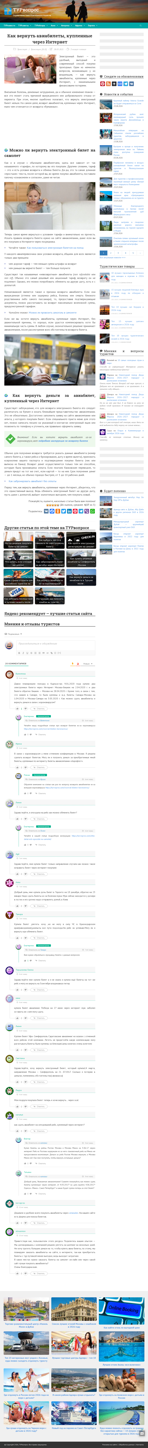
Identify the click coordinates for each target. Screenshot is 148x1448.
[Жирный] (19, 653)
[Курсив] (23, 653)
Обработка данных (126, 1445)
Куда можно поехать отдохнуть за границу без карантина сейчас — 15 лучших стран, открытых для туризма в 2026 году (122, 1431)
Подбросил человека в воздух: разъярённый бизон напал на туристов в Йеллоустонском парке (129, 167)
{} (55, 653)
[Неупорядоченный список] (39, 653)
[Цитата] (43, 653)
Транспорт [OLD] (39, 49)
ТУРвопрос (26, 10)
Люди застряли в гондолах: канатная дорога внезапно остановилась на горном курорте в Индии (129, 226)
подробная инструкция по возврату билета (63, 440)
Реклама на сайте (109, 1445)
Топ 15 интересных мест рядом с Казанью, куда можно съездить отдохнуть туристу (26, 1359)
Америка (65, 25)
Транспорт (22, 49)
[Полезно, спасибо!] (58, 505)
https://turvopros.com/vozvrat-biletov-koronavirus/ (46, 729)
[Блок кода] (48, 653)
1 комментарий (125, 342)
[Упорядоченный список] (35, 653)
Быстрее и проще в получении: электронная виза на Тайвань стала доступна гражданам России (129, 150)
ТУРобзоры (39, 25)
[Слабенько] (50, 505)
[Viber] (87, 511)
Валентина (44, 720)
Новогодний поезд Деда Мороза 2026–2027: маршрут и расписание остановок (125, 378)
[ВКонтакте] (131, 84)
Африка (78, 25)
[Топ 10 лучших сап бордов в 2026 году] (105, 310)
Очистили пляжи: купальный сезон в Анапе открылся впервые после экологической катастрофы (129, 241)
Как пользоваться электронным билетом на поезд (55, 247)
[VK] (46, 511)
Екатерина (29, 716)
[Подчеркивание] (27, 653)
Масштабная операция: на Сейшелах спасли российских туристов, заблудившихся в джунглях (129, 134)
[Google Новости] (120, 84)
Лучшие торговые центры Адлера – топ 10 (74, 1358)
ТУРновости (9, 25)
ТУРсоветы (23, 25)
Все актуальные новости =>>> (113, 257)
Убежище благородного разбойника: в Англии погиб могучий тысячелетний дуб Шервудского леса (129, 210)
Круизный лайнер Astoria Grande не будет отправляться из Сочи (129, 102)
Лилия (42, 831)
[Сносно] (52, 505)
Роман (27, 775)
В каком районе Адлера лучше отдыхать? (74, 1395)
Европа (91, 25)
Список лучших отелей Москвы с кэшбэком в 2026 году (74, 1325)
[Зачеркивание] (31, 653)
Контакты (140, 1445)
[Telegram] (126, 84)
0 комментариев (125, 283)
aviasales (73, 1212)
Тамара (43, 950)
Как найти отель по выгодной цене (122, 1327)
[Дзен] (114, 84)
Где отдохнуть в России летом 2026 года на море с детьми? (26, 1396)
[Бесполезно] (47, 505)
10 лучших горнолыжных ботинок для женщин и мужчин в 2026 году (127, 276)
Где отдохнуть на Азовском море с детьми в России (121, 1396)
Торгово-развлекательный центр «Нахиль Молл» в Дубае (26, 1325)
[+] (59, 653)
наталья (43, 1143)
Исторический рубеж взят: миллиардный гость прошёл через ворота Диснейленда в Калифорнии (129, 118)
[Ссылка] (52, 653)
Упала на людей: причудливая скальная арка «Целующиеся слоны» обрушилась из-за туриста (129, 195)
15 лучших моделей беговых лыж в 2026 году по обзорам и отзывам (127, 293)
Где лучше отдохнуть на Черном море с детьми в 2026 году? (26, 1429)
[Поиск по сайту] (141, 26)
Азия (53, 25)
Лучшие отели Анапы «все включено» (121, 1364)
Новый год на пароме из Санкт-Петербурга (74, 1428)
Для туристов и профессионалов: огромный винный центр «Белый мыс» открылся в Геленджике (129, 181)
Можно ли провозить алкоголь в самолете (52, 312)
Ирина (42, 779)
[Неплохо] (55, 505)
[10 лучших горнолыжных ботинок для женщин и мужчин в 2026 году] (105, 278)
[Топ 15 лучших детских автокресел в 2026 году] (105, 324)
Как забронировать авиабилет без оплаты (32, 481)
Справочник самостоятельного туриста (32, 15)
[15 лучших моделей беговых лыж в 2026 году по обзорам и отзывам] (105, 294)
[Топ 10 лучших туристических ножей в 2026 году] (105, 338)
